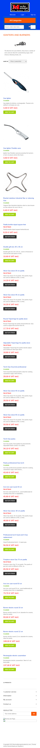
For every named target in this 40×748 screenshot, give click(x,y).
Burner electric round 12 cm (13, 631)
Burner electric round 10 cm (13, 607)
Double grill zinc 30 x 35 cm (13, 247)
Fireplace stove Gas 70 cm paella (15, 559)
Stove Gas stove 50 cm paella (13, 415)
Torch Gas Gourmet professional (14, 367)
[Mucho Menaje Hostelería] (20, 11)
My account (7, 699)
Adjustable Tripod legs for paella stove (16, 343)
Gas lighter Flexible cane (12, 148)
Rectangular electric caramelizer (14, 655)
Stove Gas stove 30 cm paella (13, 295)
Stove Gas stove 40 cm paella (13, 391)
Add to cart (9, 112)
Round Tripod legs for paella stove (15, 319)
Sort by (5, 61)
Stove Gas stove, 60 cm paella (14, 511)
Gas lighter (7, 98)
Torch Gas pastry (9, 439)
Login (22, 14)
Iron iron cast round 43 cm (12, 487)
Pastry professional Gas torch (13, 463)
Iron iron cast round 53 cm (12, 583)
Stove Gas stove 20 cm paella (13, 271)
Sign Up (33, 14)
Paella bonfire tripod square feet (14, 224)
